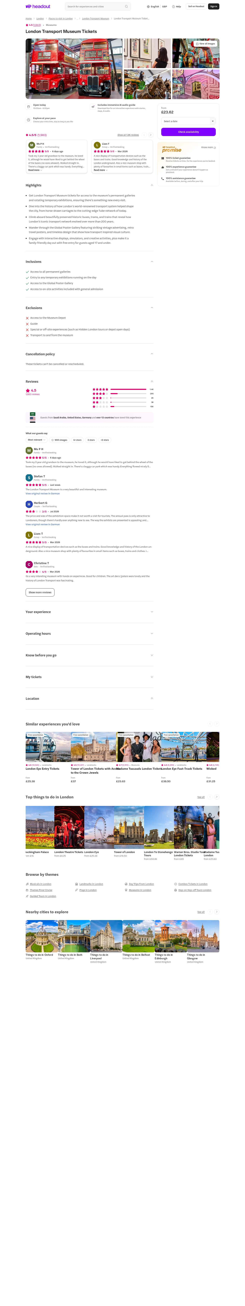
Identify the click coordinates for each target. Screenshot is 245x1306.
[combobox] (98, 6)
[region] (51, 747)
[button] (74, 69)
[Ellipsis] (77, 19)
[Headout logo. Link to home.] (38, 6)
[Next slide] (151, 134)
